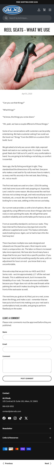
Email (5, 344)
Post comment (27, 378)
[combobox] (27, 18)
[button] (44, 10)
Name (5, 332)
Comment (6, 356)
